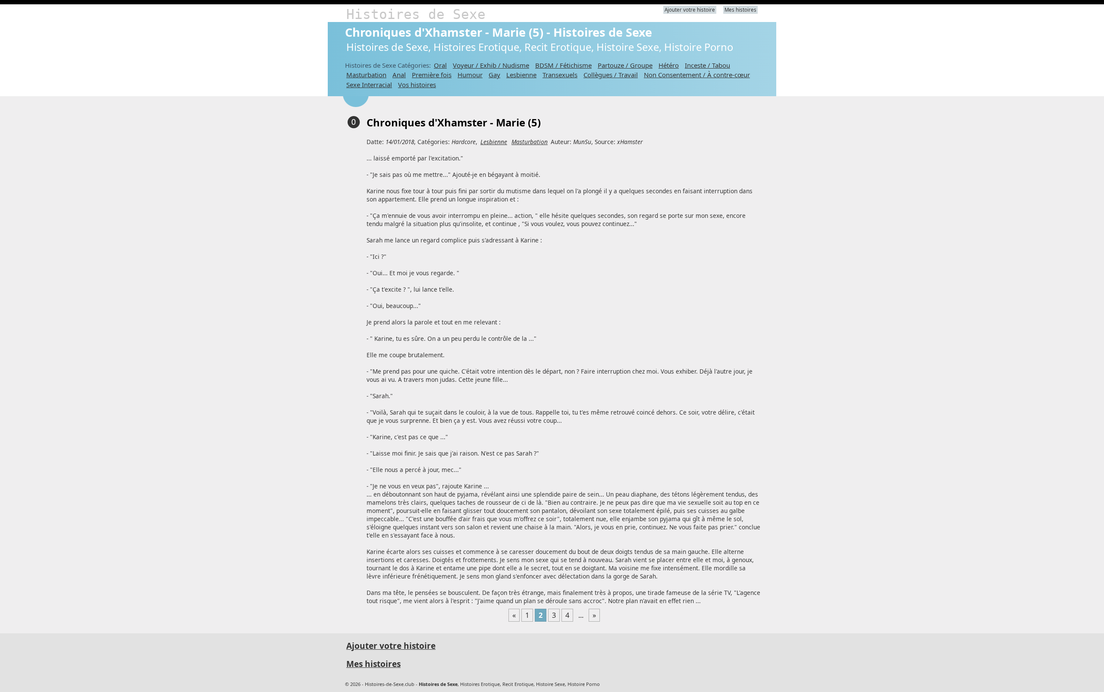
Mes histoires (740, 9)
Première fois (432, 74)
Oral (440, 65)
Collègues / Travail (610, 74)
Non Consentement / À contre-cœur (697, 74)
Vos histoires (417, 84)
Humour (470, 74)
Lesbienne (521, 74)
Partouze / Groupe (625, 65)
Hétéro (669, 65)
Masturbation (366, 74)
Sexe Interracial (369, 84)
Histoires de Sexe (416, 14)
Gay (494, 74)
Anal (399, 74)
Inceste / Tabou (707, 65)
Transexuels (560, 74)
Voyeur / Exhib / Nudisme (491, 65)
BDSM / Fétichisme (563, 65)
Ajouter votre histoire (690, 9)
